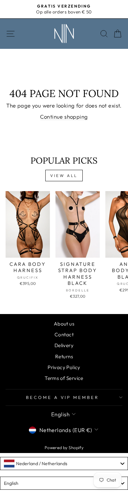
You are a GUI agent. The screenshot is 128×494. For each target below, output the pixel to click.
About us (64, 324)
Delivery (64, 345)
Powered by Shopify (64, 447)
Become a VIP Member (62, 397)
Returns (64, 356)
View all (64, 175)
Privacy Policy (64, 367)
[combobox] (64, 463)
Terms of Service (64, 378)
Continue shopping (64, 116)
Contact (64, 334)
